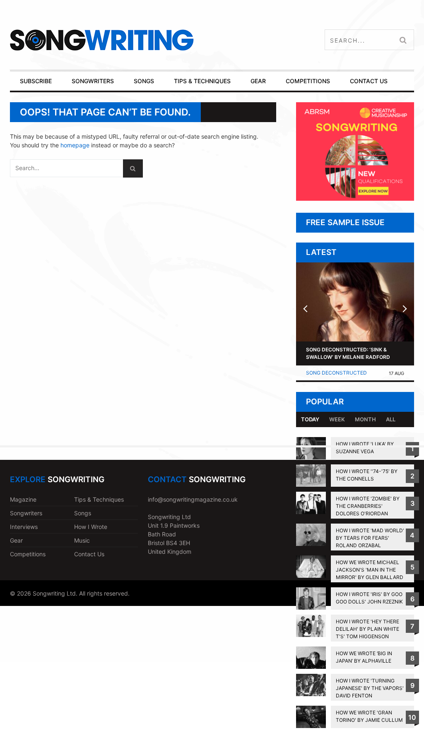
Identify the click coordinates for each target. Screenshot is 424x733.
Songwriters (26, 513)
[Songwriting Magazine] (141, 39)
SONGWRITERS (93, 80)
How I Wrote (90, 526)
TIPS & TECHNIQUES (202, 80)
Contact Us (89, 554)
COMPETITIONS (308, 80)
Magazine (23, 499)
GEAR (258, 80)
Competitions (28, 554)
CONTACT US (369, 80)
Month (365, 419)
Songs (82, 513)
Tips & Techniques (99, 499)
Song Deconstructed (336, 373)
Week (337, 419)
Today (310, 419)
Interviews (24, 526)
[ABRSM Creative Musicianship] (355, 198)
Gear (16, 540)
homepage (74, 145)
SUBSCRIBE (36, 80)
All (390, 419)
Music (82, 540)
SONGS (144, 80)
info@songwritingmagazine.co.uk (193, 499)
